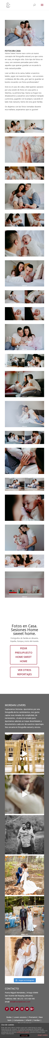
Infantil (28, 1020)
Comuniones (18, 1020)
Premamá (33, 1017)
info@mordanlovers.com (20, 1001)
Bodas (9, 1017)
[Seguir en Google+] (32, 1009)
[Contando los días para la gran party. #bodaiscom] (24, 834)
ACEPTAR (24, 1035)
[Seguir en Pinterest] (12, 1009)
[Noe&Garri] (24, 794)
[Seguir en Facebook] (7, 1009)
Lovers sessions (20, 1017)
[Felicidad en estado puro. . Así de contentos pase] (24, 915)
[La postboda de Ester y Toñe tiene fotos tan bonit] (24, 875)
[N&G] (24, 753)
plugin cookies (43, 1035)
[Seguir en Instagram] (22, 1009)
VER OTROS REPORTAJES (24, 672)
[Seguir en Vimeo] (27, 1009)
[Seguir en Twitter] (17, 1009)
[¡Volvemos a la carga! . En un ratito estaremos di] (24, 956)
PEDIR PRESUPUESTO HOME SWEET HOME (23, 655)
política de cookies (23, 1032)
